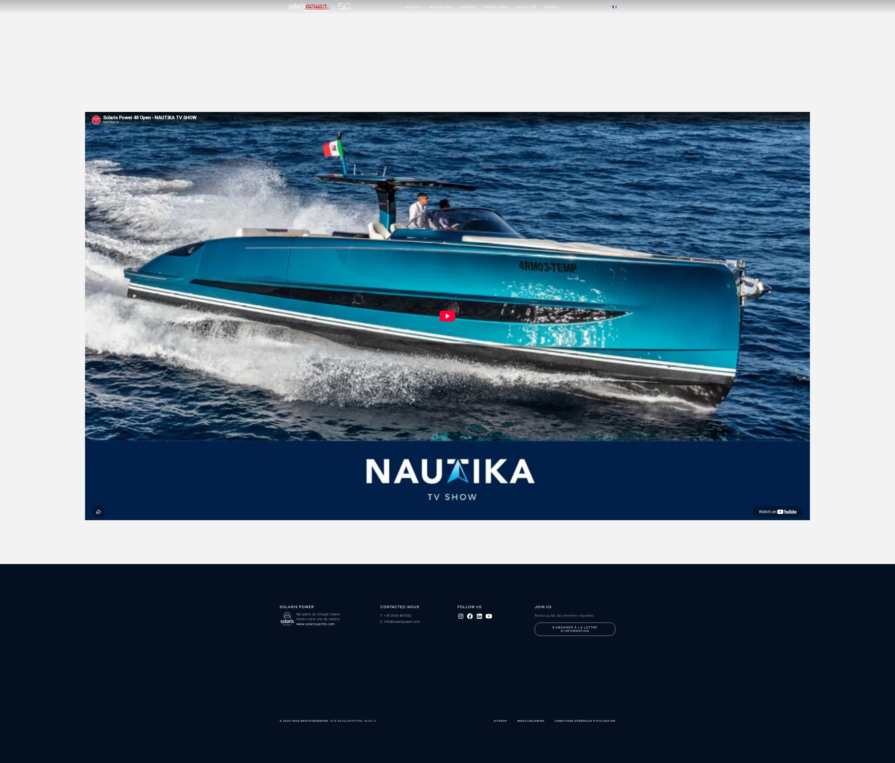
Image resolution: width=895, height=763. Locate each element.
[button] (617, 7)
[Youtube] (488, 616)
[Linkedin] (479, 616)
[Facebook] (470, 616)
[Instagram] (460, 616)
